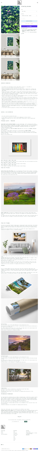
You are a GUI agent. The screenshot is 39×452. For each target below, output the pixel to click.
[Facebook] (1, 444)
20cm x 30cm (23, 11)
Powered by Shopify (25, 450)
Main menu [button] (15, 430)
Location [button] (27, 430)
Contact (13, 450)
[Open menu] (2, 2)
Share (23, 33)
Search (10, 450)
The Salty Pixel (4, 450)
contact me (21, 117)
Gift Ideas (15, 435)
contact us (32, 107)
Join (25, 421)
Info (14, 436)
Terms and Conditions (4, 434)
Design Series (16, 434)
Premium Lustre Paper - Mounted (26, 15)
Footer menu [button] (3, 430)
